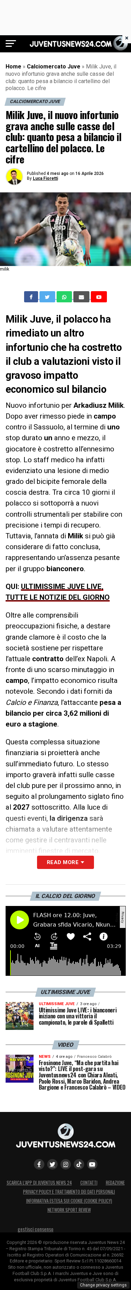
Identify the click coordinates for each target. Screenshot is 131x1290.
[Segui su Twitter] (52, 1164)
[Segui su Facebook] (39, 1164)
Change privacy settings (103, 1285)
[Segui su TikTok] (79, 1164)
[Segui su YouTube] (92, 1164)
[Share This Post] (65, 296)
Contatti (88, 1182)
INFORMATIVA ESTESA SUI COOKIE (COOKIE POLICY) (69, 1200)
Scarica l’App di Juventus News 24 (39, 1182)
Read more (63, 862)
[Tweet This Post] (48, 296)
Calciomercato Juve (53, 66)
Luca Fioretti (45, 178)
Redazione (115, 1182)
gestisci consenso (35, 1229)
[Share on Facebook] (31, 296)
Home (13, 66)
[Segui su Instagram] (65, 1164)
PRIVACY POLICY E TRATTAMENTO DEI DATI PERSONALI (69, 1191)
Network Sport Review (69, 1210)
